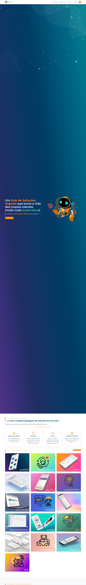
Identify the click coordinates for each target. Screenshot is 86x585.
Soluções (55, 2)
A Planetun (62, 2)
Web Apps (33, 436)
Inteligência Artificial (72, 436)
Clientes (69, 2)
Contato (75, 2)
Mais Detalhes (17, 459)
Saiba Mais (9, 217)
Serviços (52, 436)
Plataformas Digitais (14, 436)
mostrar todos (77, 450)
